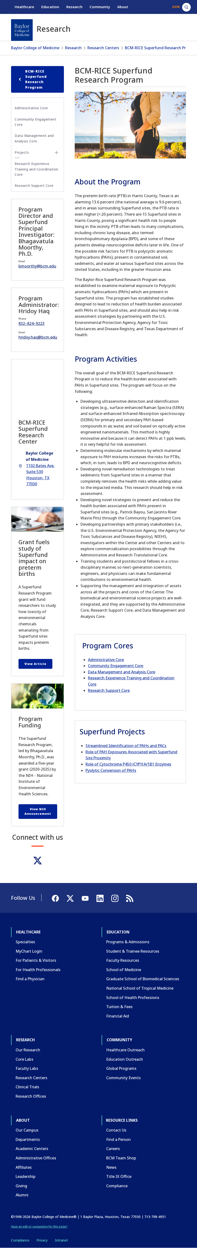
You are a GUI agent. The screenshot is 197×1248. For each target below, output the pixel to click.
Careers (113, 1148)
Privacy (42, 1240)
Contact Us (116, 1130)
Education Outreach (124, 1059)
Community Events (123, 1077)
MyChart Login (29, 951)
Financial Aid (117, 1016)
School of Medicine (123, 969)
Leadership (26, 1176)
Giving (21, 1185)
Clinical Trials (27, 1087)
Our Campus (27, 1130)
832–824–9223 (31, 323)
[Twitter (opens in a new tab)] (37, 860)
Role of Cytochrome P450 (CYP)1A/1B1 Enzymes (128, 764)
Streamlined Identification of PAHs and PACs (126, 745)
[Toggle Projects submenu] (56, 152)
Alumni (22, 1195)
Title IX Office (118, 1176)
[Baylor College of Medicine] (22, 30)
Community (100, 6)
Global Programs (121, 1068)
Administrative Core (106, 659)
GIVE (176, 7)
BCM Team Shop (121, 1158)
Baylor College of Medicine (35, 47)
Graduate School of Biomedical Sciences (142, 978)
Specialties (25, 941)
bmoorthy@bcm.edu (37, 266)
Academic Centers (32, 1148)
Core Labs (24, 1059)
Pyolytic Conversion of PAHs (111, 770)
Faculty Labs (27, 1068)
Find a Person (118, 1139)
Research (74, 6)
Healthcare (24, 6)
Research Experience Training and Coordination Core (36, 169)
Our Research (28, 1050)
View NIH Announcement (38, 811)
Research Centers (103, 47)
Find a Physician (30, 978)
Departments (28, 1139)
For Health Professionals (38, 969)
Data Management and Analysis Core (121, 672)
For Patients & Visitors (36, 960)
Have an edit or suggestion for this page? (39, 1226)
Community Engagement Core (115, 665)
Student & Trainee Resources (132, 951)
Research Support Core (109, 690)
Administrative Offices (36, 1158)
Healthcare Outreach (125, 1050)
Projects (22, 152)
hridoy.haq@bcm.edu (37, 337)
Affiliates (24, 1167)
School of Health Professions (132, 997)
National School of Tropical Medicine (139, 988)
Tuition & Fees (119, 1006)
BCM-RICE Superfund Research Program (36, 79)
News (111, 1167)
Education (50, 6)
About (122, 6)
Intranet (61, 1240)
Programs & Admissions (127, 941)
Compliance (117, 1185)
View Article (35, 664)
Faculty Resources (122, 960)
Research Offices (31, 1096)
